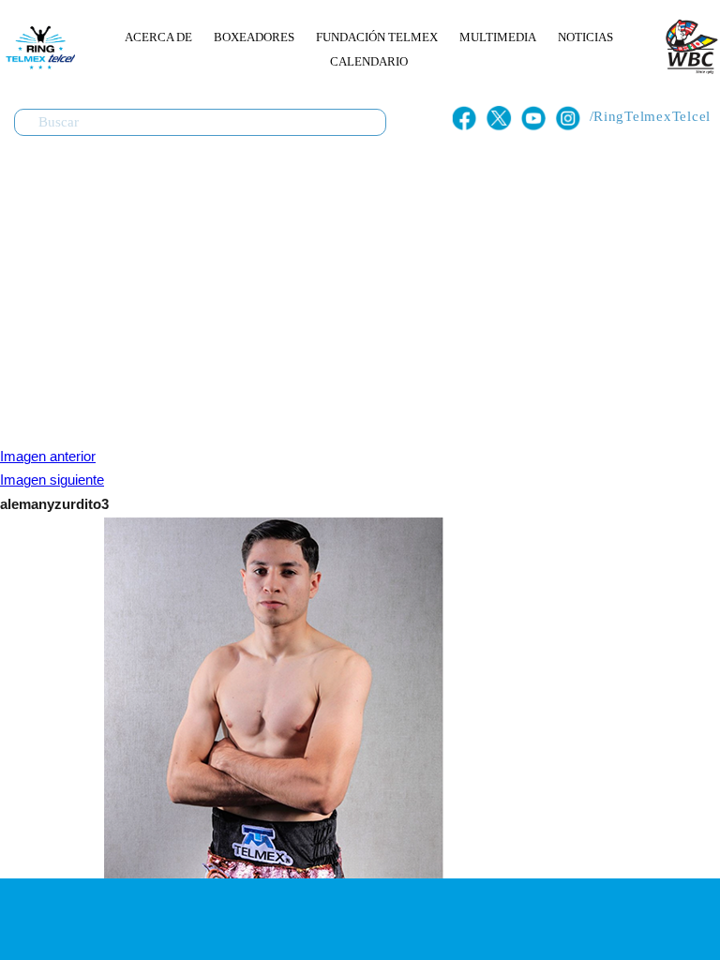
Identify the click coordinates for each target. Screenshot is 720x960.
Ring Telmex (37, 47)
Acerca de (158, 37)
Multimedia (497, 37)
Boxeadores (254, 37)
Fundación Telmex (377, 37)
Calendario (369, 61)
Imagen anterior (48, 456)
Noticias (585, 37)
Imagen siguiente (52, 480)
